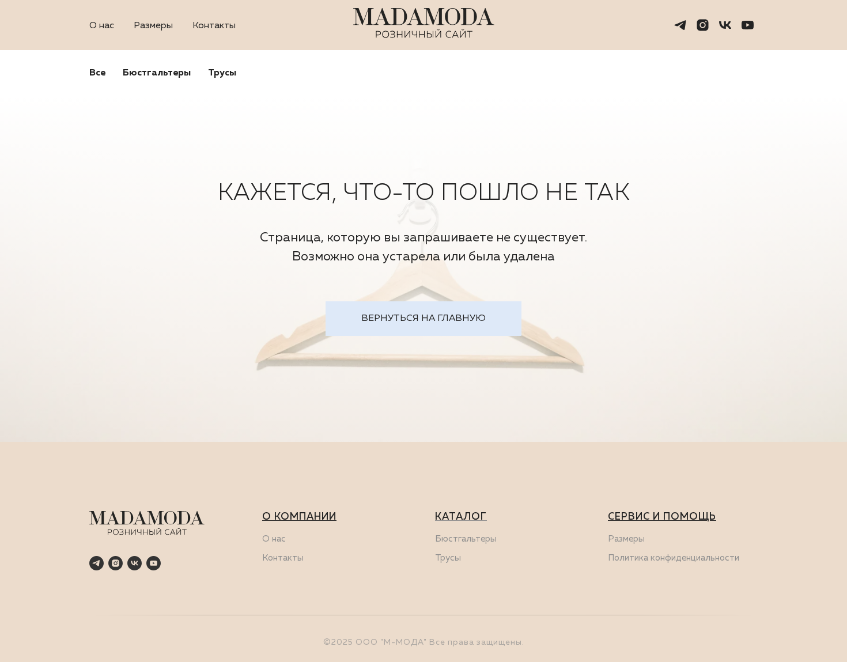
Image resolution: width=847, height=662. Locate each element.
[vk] (725, 25)
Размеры (153, 26)
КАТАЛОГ (461, 517)
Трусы (222, 73)
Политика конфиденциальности (673, 558)
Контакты (214, 26)
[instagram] (702, 25)
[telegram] (680, 25)
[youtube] (747, 25)
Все (97, 73)
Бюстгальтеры (157, 73)
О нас (101, 26)
